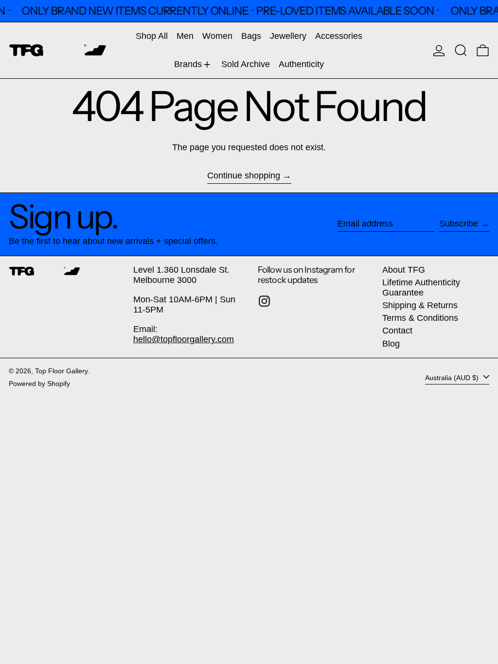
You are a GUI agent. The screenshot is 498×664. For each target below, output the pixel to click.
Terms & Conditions (420, 318)
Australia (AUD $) (452, 377)
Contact (397, 330)
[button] (460, 50)
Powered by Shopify (39, 383)
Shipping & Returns (420, 305)
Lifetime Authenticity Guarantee (421, 288)
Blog (391, 344)
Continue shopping (243, 175)
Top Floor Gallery (61, 371)
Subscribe (458, 223)
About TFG (403, 270)
